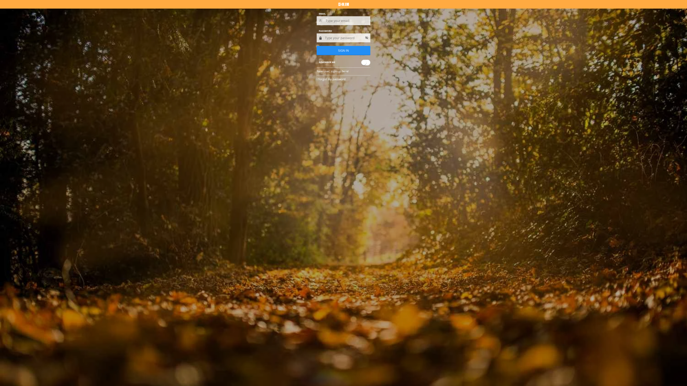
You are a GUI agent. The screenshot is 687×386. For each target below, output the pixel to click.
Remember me (327, 62)
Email (322, 13)
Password (325, 31)
